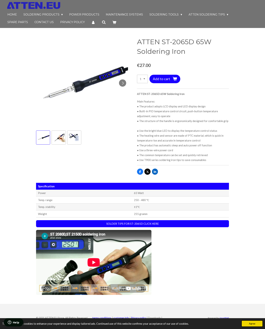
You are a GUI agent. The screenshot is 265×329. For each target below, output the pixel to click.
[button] (43, 137)
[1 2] (142, 79)
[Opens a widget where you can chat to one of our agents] (13, 322)
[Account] (93, 22)
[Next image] (122, 83)
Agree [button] (252, 323)
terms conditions (101, 317)
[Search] (103, 22)
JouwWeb (224, 318)
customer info (121, 317)
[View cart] (114, 22)
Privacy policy (138, 317)
